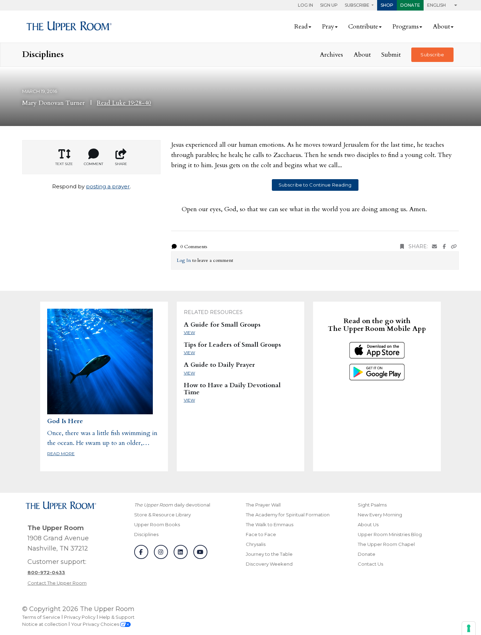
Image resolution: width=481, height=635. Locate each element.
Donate (410, 5)
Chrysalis (256, 544)
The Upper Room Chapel (386, 544)
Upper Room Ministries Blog (390, 534)
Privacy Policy (79, 617)
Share (121, 164)
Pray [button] (328, 26)
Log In (305, 5)
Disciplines (146, 534)
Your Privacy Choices (95, 624)
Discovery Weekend (269, 564)
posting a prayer (108, 186)
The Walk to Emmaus (269, 524)
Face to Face (261, 534)
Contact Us (370, 564)
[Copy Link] (454, 246)
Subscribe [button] (357, 5)
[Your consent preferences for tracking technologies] (468, 628)
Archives (331, 54)
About (362, 54)
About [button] (441, 26)
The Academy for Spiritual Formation (288, 514)
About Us (368, 524)
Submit (391, 54)
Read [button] (301, 26)
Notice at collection (44, 624)
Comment (93, 164)
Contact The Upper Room (57, 583)
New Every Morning (380, 514)
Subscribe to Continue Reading (315, 185)
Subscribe (432, 54)
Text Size (64, 164)
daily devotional (172, 505)
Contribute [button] (363, 26)
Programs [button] (405, 26)
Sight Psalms (372, 505)
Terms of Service (41, 617)
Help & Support (117, 617)
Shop (387, 5)
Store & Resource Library (162, 514)
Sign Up (329, 5)
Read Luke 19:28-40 (124, 103)
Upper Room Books (157, 524)
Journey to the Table (269, 554)
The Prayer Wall (263, 505)
